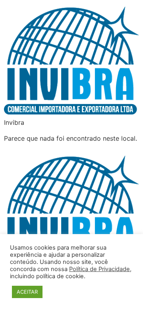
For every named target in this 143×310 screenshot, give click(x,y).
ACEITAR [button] (27, 292)
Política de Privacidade (99, 269)
